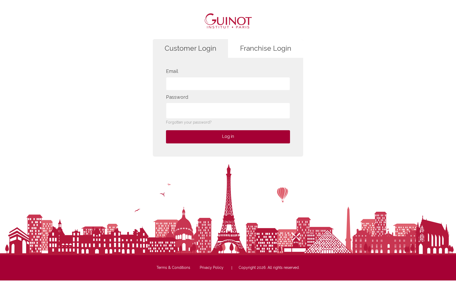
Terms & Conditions (173, 267)
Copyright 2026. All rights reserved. (269, 267)
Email (172, 71)
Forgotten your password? (189, 122)
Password (177, 97)
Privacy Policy (212, 267)
